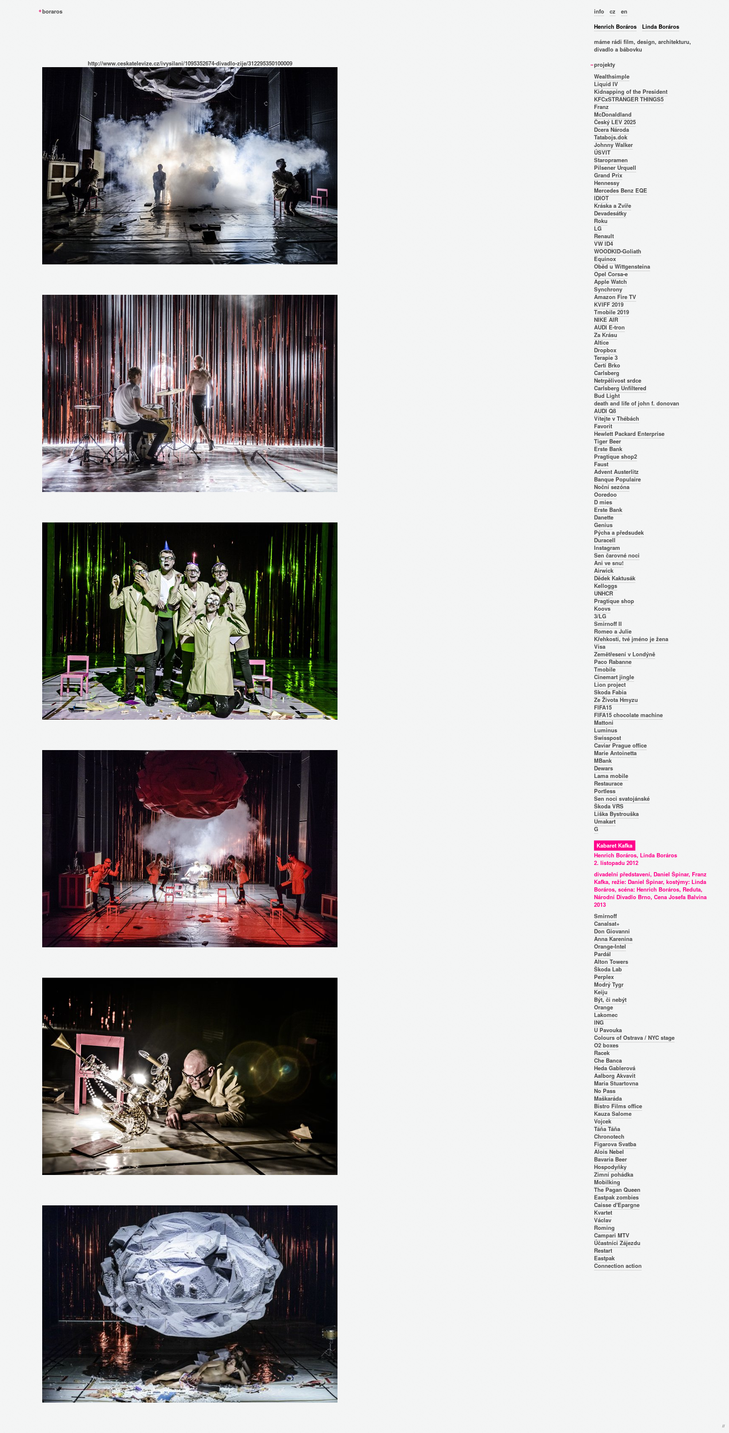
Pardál (602, 954)
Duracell (605, 540)
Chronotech (609, 1136)
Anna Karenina (613, 939)
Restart (603, 1250)
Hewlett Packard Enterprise (629, 434)
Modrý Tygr (609, 984)
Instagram (607, 548)
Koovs (602, 608)
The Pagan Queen (617, 1190)
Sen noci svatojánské (622, 798)
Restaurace (608, 783)
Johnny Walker (613, 145)
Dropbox (605, 350)
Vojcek (602, 1121)
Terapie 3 (606, 357)
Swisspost (607, 738)
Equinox (605, 259)
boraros (52, 11)
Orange (603, 1007)
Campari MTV (611, 1235)
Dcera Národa (611, 129)
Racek (602, 1053)
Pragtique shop (614, 601)
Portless (605, 791)
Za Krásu (605, 335)
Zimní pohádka (613, 1174)
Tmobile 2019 (611, 312)
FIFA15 (603, 707)
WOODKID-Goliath (617, 251)
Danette (603, 517)
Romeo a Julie (613, 631)
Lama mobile (611, 776)
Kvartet (603, 1212)
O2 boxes (606, 1045)
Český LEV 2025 (615, 122)
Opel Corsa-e (611, 274)
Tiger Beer (607, 441)
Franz (601, 107)
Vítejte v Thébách (616, 418)
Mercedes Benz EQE (620, 190)
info (599, 11)
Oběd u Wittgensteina (622, 266)
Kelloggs (605, 586)
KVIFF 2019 (609, 304)
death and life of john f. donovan (636, 403)
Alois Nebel (609, 1151)
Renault (604, 236)
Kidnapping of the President (630, 91)
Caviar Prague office (620, 745)
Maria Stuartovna (616, 1083)
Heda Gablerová (614, 1068)
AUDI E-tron (609, 327)
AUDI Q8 (605, 411)
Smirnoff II (608, 624)
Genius (603, 525)
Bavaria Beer (610, 1159)
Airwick (603, 570)
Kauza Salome (613, 1113)
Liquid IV (606, 84)
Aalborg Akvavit (614, 1075)
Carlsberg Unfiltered (620, 388)
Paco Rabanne (613, 662)
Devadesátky (610, 213)
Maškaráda (608, 1098)
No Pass (605, 1091)
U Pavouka (608, 1030)
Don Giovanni (612, 931)
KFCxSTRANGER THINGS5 (629, 99)
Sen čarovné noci (617, 555)
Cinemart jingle (614, 677)
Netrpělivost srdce (617, 380)
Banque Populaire (617, 479)
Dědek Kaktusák (614, 578)
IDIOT (601, 198)
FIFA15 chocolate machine (628, 715)
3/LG (600, 616)
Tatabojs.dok (610, 137)
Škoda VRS (609, 806)
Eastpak (604, 1258)
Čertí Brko (607, 365)
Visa (599, 646)
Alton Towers (611, 961)
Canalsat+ (607, 923)
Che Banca (608, 1060)
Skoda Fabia (610, 692)
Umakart (605, 821)
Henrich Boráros (615, 26)
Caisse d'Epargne (617, 1205)
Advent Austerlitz (616, 472)
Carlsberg (606, 373)
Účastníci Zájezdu (617, 1243)
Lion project (610, 684)
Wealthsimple (611, 76)
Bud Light (607, 396)
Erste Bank (608, 449)
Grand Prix (608, 175)
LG (598, 228)
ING (599, 1022)
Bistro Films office (618, 1106)
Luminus (605, 730)
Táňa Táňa (607, 1129)
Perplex (604, 977)
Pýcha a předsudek (619, 532)
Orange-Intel (610, 946)
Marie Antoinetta (615, 753)
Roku (601, 221)
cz (613, 11)
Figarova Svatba (615, 1144)
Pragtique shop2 (615, 456)
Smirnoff (605, 916)
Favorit (603, 426)
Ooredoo (605, 494)
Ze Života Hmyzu (616, 700)
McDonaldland (613, 114)
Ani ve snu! (609, 563)
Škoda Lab (608, 969)
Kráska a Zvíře (612, 205)
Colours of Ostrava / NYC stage (634, 1037)
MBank (603, 760)
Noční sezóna (611, 487)
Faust (601, 464)
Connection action (618, 1266)
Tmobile (605, 669)
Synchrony (608, 289)
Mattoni (603, 722)
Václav (602, 1220)
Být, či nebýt (610, 999)
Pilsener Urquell (615, 167)
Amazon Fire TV (615, 297)
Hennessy (606, 183)
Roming (604, 1228)
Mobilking (607, 1182)
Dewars (603, 768)
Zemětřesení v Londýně (624, 654)
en (624, 11)
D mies (603, 502)
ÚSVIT (602, 152)
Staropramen (611, 160)
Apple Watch (610, 281)
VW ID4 (603, 243)
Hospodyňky (610, 1167)
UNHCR (603, 593)
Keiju (601, 992)
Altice (601, 342)
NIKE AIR (606, 319)
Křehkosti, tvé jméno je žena (631, 639)
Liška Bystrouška (616, 814)
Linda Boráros (660, 26)
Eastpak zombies (616, 1197)
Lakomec (606, 1015)
